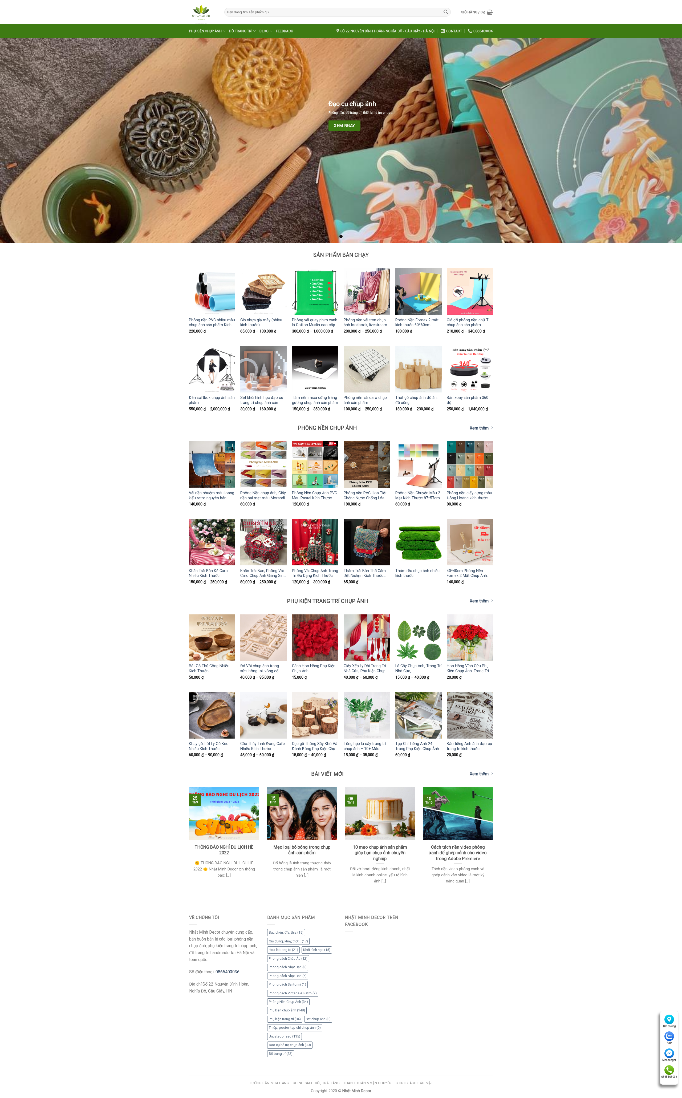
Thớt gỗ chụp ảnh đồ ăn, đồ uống (416, 400)
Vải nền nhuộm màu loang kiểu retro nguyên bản (211, 495)
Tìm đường (669, 1026)
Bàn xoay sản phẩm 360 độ (467, 400)
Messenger (669, 1060)
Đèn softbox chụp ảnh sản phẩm (212, 400)
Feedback (284, 31)
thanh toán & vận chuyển (367, 1083)
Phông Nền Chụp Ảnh (288, 1002)
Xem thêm (479, 428)
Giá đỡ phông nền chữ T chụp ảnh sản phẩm (468, 322)
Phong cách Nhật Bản (288, 967)
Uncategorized (284, 1036)
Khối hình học (316, 950)
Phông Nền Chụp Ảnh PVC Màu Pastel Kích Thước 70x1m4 (314, 495)
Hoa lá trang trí (283, 950)
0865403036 (669, 1076)
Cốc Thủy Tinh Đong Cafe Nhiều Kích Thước (262, 746)
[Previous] (188, 842)
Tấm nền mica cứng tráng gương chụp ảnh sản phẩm (315, 400)
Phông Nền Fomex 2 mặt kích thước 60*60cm (417, 322)
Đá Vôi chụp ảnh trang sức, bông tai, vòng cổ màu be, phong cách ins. (261, 668)
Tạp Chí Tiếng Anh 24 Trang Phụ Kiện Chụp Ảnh (417, 746)
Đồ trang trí (240, 31)
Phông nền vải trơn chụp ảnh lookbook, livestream (365, 322)
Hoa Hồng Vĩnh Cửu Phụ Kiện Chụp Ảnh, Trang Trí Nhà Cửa (468, 668)
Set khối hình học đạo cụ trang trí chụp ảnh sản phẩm (261, 400)
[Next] (494, 842)
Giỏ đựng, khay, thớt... (288, 941)
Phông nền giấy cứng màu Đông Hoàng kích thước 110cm (469, 495)
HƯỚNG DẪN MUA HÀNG (269, 1083)
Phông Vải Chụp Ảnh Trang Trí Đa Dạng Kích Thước (315, 573)
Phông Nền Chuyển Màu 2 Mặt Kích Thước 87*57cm (417, 495)
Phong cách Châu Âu (288, 959)
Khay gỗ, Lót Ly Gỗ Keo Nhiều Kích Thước (209, 746)
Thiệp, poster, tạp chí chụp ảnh (295, 1028)
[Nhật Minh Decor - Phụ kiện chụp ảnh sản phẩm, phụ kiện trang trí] (202, 12)
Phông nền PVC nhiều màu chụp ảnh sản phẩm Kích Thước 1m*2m (212, 322)
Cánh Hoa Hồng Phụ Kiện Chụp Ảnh (313, 668)
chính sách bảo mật (414, 1083)
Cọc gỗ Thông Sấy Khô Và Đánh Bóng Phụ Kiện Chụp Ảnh (314, 746)
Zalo (669, 1043)
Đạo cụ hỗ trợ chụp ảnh (290, 1045)
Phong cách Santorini (287, 984)
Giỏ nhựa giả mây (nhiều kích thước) (261, 322)
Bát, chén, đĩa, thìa (286, 932)
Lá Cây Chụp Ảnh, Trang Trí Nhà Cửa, (418, 668)
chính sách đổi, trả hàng (316, 1083)
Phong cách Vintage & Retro (293, 993)
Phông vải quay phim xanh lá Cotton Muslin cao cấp (314, 322)
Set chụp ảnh (318, 1019)
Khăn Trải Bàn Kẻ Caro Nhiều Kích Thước (208, 573)
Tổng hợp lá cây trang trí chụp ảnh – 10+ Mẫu (365, 746)
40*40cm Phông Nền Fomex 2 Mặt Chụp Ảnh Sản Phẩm (467, 573)
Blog (264, 31)
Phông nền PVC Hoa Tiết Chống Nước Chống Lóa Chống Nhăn (365, 495)
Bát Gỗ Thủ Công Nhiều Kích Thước (209, 668)
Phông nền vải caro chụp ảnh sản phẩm (365, 400)
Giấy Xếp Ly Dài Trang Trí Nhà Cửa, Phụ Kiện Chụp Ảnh (365, 668)
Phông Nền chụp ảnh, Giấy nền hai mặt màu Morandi (263, 495)
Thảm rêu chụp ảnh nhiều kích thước (417, 573)
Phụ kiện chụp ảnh (205, 31)
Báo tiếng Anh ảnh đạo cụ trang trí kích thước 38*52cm (469, 746)
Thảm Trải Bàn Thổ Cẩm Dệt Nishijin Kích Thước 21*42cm (365, 573)
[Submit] (445, 12)
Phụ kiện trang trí (285, 1019)
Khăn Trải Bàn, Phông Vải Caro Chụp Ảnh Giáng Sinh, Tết (263, 573)
